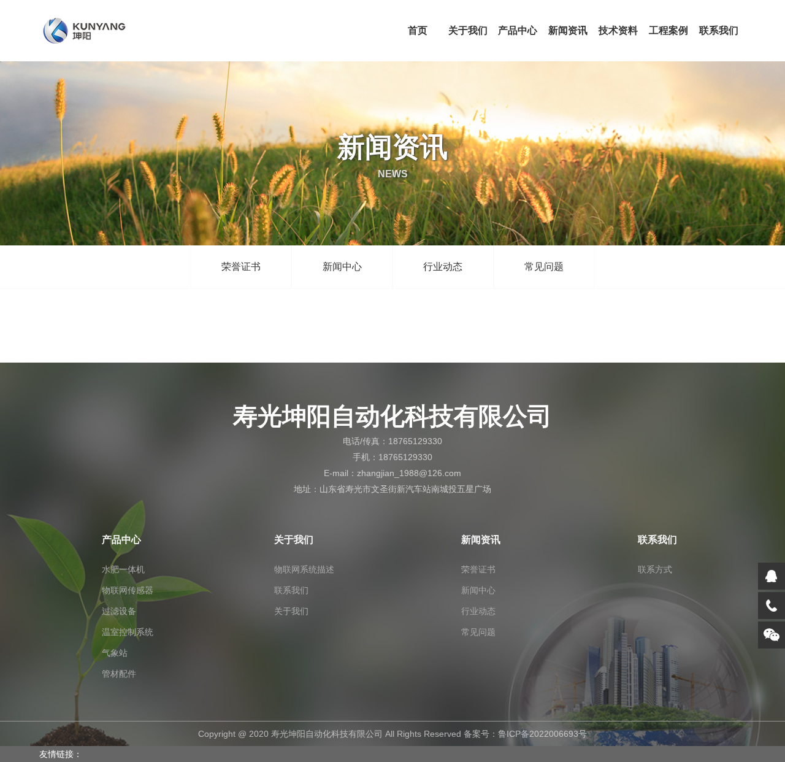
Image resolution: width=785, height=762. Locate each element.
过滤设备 (119, 611)
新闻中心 (342, 266)
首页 (417, 30)
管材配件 (119, 674)
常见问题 (544, 266)
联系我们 (718, 30)
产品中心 (517, 30)
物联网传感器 (127, 590)
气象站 (115, 653)
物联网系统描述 (304, 569)
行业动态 (442, 266)
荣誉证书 (241, 266)
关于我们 (468, 30)
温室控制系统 (127, 632)
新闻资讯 (568, 30)
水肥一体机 (123, 569)
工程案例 (668, 30)
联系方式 (655, 569)
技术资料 (618, 30)
